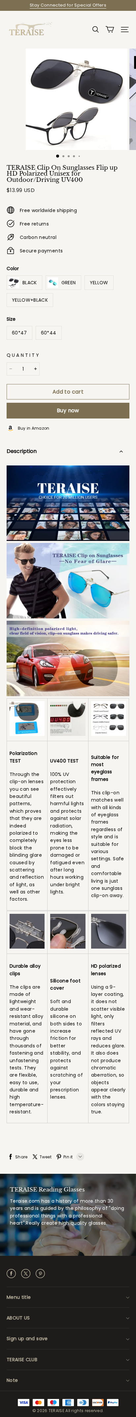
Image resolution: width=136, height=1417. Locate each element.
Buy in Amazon (32, 428)
